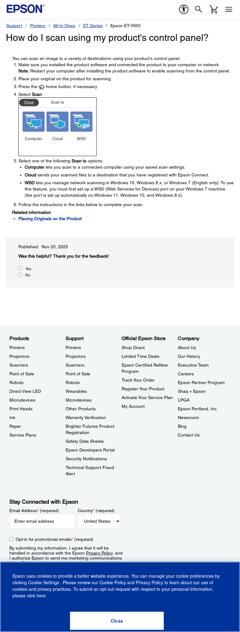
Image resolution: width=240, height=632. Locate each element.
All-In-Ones (64, 25)
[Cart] (214, 9)
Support (14, 25)
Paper (15, 426)
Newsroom (188, 417)
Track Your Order (138, 380)
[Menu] (229, 9)
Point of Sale (21, 373)
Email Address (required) (34, 510)
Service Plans (22, 434)
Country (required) (96, 510)
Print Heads (20, 408)
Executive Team (193, 365)
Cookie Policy (112, 582)
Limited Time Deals (140, 356)
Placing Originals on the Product (50, 218)
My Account (133, 406)
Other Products (81, 408)
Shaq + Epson (192, 391)
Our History (189, 356)
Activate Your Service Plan (147, 397)
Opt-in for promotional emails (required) (54, 539)
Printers (37, 25)
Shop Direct (133, 347)
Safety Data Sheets (85, 441)
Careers (186, 373)
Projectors (19, 356)
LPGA (183, 399)
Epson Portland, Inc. (198, 408)
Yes (28, 269)
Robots (16, 382)
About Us (187, 347)
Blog (182, 426)
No (27, 275)
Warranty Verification (86, 417)
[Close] (117, 621)
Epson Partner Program (201, 382)
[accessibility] (184, 9)
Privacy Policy (99, 553)
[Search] (199, 9)
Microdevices (22, 399)
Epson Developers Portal (90, 449)
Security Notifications (86, 458)
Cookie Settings (44, 582)
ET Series (92, 25)
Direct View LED (25, 391)
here (41, 595)
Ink (12, 417)
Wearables (76, 391)
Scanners (18, 365)
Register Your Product (143, 388)
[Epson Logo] (25, 8)
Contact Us (189, 434)
